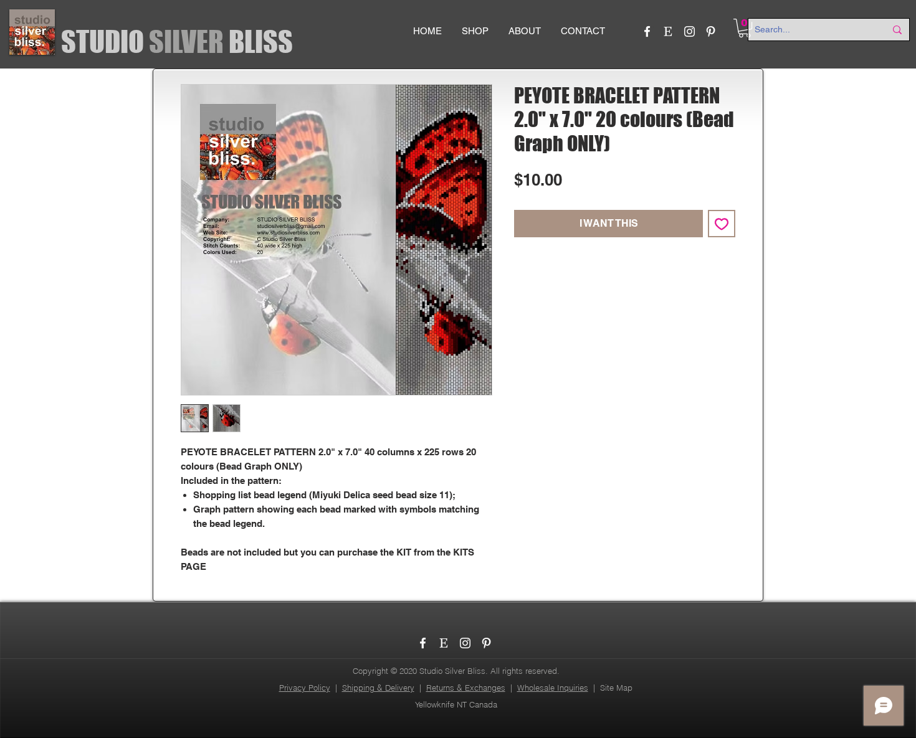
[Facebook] (647, 31)
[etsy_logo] (668, 31)
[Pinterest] (711, 31)
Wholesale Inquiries (552, 688)
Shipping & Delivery (378, 688)
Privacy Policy (304, 688)
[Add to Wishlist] (721, 223)
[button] (744, 28)
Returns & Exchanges (465, 688)
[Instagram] (689, 31)
